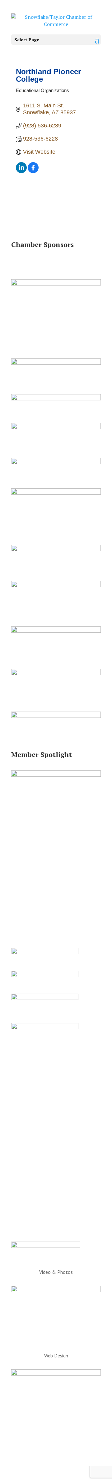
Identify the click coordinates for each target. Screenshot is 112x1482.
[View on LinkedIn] (21, 171)
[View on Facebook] (33, 171)
